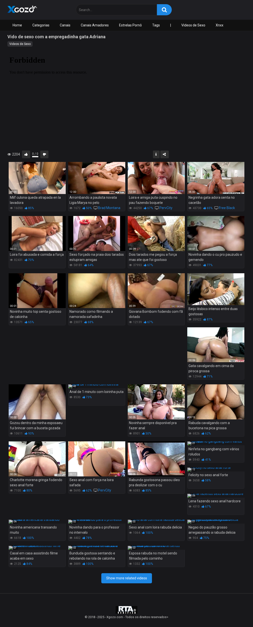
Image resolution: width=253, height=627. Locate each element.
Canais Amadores (95, 25)
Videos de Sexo (193, 25)
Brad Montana (109, 208)
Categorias (40, 25)
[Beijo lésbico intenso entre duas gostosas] (215, 289)
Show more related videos (126, 578)
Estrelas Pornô (130, 25)
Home (17, 25)
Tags (156, 25)
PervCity (165, 208)
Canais (65, 25)
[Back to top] (236, 612)
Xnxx (219, 25)
